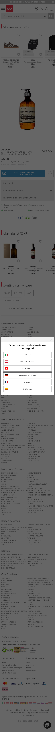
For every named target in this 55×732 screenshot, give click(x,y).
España (27, 389)
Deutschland (27, 375)
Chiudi (51, 339)
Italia (27, 355)
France (27, 382)
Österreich (27, 362)
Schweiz (27, 368)
